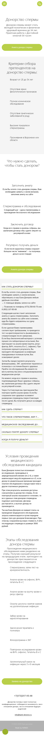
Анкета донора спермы (22, 47)
